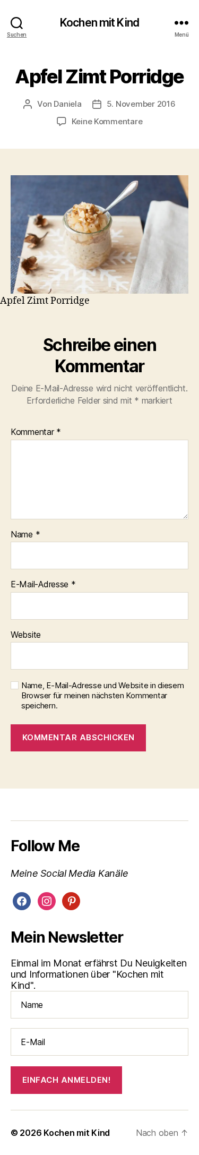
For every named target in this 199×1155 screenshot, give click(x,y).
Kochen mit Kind (99, 22)
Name (25, 535)
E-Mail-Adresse (43, 584)
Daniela (67, 104)
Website (26, 635)
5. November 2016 (141, 104)
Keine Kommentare (107, 121)
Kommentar (36, 432)
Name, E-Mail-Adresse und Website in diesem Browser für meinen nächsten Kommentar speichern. (102, 696)
